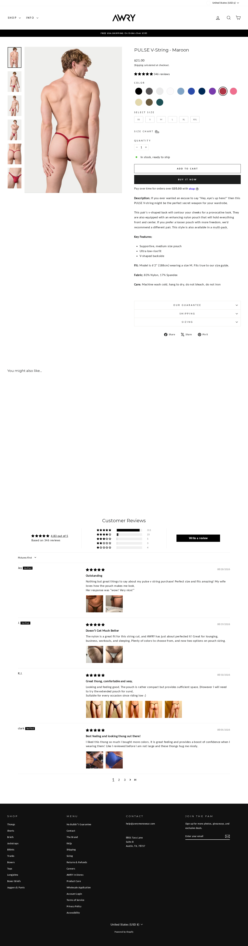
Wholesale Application (79, 887)
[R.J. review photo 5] (173, 709)
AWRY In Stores (75, 874)
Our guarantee (187, 305)
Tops (9, 868)
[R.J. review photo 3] (134, 709)
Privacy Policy (74, 906)
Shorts (10, 830)
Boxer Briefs (14, 881)
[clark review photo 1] (94, 760)
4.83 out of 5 (59, 536)
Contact (71, 830)
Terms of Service (75, 900)
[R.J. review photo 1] (94, 709)
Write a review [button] (198, 538)
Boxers (11, 862)
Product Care (74, 881)
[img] (95, 570)
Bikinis (10, 849)
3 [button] (125, 780)
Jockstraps (12, 843)
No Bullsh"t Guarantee (79, 824)
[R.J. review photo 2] (114, 709)
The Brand (72, 837)
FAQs (69, 843)
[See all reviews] (144, 74)
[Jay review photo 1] (94, 604)
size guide (221, 265)
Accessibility (73, 912)
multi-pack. (220, 227)
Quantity (142, 140)
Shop (13, 17)
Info (31, 17)
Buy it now (187, 179)
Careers (71, 868)
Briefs (10, 837)
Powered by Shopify (124, 932)
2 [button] (119, 780)
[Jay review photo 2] (114, 604)
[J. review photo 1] (94, 654)
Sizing (187, 321)
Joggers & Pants (16, 887)
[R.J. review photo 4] (153, 709)
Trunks (10, 856)
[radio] (138, 91)
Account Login (74, 893)
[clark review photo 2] (114, 760)
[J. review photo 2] (114, 654)
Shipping (138, 65)
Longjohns (12, 874)
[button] (104, 530)
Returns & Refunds (77, 862)
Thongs (11, 824)
